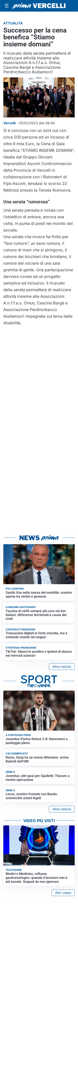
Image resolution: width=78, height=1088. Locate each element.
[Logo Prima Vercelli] (39, 6)
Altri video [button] (63, 893)
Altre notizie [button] (61, 667)
